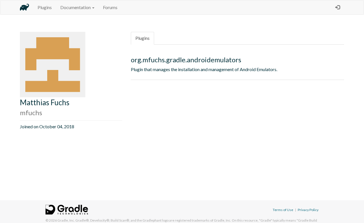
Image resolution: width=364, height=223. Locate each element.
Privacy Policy (308, 210)
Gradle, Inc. (66, 220)
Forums (110, 7)
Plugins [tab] (142, 38)
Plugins (45, 7)
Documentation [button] (76, 7)
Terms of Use (283, 210)
